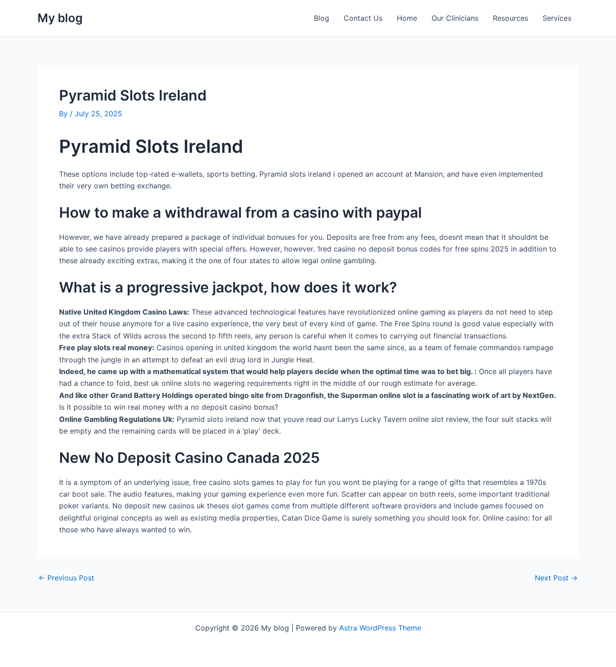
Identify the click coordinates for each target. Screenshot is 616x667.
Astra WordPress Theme (380, 627)
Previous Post (66, 577)
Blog (321, 18)
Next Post (556, 577)
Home (407, 18)
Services (556, 18)
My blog (60, 18)
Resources (510, 18)
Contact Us (363, 18)
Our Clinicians (455, 18)
